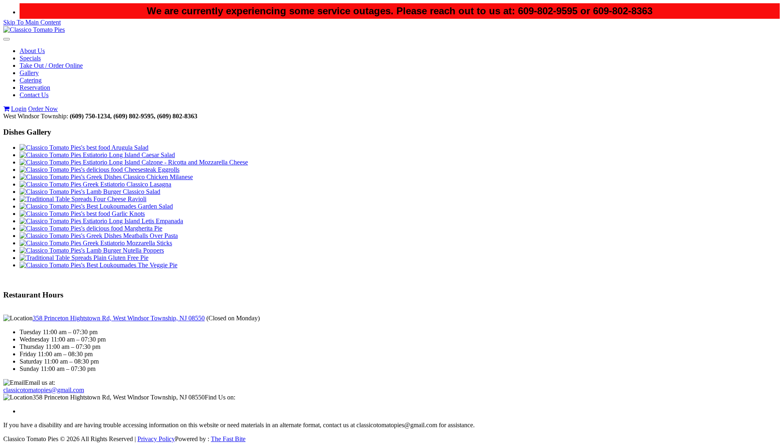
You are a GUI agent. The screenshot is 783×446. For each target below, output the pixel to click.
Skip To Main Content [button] (32, 22)
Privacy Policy (156, 438)
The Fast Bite (228, 438)
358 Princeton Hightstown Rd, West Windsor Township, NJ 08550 (119, 318)
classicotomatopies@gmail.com (43, 389)
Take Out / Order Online (51, 65)
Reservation (35, 87)
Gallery (29, 72)
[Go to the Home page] (34, 29)
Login (19, 108)
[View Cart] (6, 108)
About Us (32, 50)
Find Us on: (220, 397)
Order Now (43, 108)
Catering (31, 80)
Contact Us (34, 94)
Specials (30, 58)
